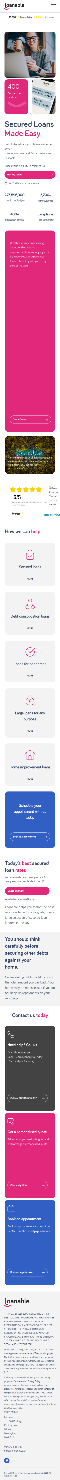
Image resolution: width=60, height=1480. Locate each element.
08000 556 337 (13, 1446)
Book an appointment (24, 836)
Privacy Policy (34, 1381)
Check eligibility (16, 891)
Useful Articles (11, 1411)
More (30, 578)
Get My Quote (14, 174)
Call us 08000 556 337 (23, 1098)
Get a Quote (19, 419)
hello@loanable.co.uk (15, 1450)
